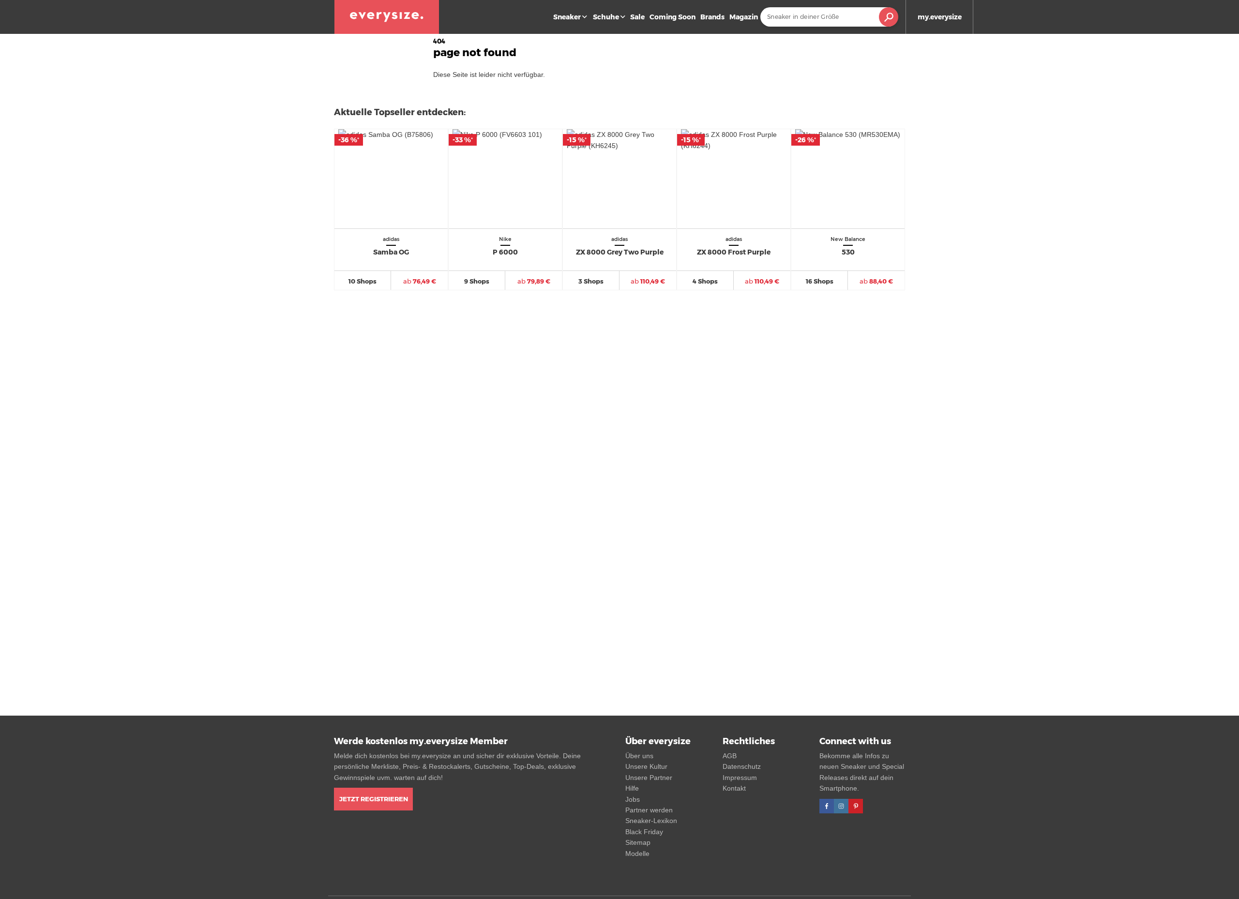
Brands (712, 17)
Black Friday (644, 832)
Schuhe (606, 17)
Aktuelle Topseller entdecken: (400, 112)
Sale (637, 17)
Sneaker (567, 17)
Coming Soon (672, 17)
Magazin (743, 17)
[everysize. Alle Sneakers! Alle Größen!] (386, 17)
